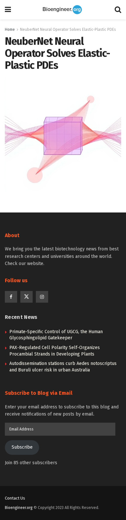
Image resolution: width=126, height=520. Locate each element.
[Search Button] (118, 9)
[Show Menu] (8, 9)
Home (10, 29)
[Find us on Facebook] (11, 297)
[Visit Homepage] (63, 10)
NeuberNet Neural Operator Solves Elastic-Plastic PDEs (68, 29)
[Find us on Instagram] (42, 297)
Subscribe (22, 447)
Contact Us (15, 498)
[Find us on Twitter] (26, 297)
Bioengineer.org (19, 507)
